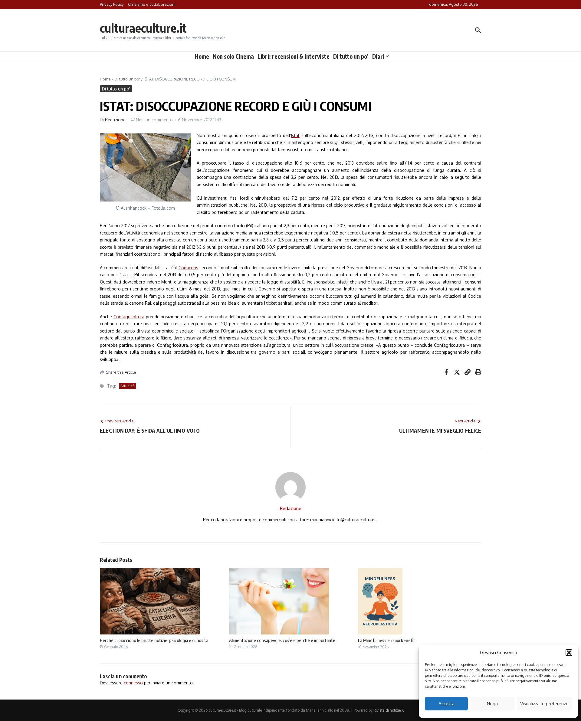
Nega (492, 703)
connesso (133, 682)
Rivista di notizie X (388, 710)
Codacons (188, 267)
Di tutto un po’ (351, 56)
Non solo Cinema (233, 56)
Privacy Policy (111, 4)
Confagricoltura (128, 316)
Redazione (115, 119)
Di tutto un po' (127, 79)
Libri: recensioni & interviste (294, 56)
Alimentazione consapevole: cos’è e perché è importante (282, 640)
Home (202, 56)
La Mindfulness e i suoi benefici (387, 640)
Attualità (127, 386)
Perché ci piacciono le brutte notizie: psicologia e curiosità (154, 640)
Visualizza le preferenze (544, 703)
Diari (378, 56)
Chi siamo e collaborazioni (152, 4)
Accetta (446, 703)
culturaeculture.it (143, 27)
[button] (569, 653)
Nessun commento (154, 119)
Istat (295, 135)
